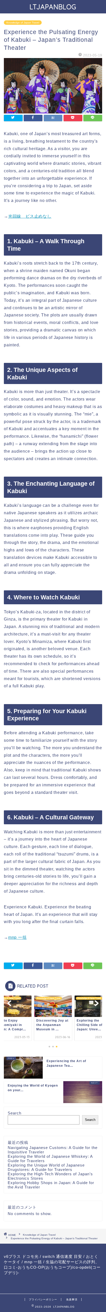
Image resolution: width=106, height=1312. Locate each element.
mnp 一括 (17, 937)
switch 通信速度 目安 (62, 1256)
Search (14, 1113)
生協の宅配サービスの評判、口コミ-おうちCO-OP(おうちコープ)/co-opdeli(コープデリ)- (52, 1267)
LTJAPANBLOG (53, 7)
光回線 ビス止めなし (29, 216)
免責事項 (71, 1299)
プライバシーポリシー (43, 1299)
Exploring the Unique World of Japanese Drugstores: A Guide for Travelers (46, 1167)
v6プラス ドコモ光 (21, 1256)
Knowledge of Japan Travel (22, 22)
